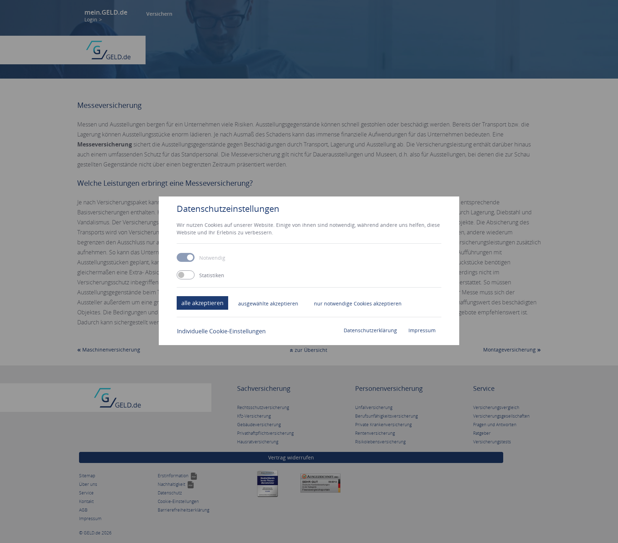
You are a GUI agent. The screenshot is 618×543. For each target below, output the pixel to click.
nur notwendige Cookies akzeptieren (358, 303)
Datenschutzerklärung (370, 330)
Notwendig (212, 258)
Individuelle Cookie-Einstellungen (221, 331)
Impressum (422, 330)
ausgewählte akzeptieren (268, 303)
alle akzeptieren (202, 303)
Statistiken (211, 275)
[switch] (186, 274)
